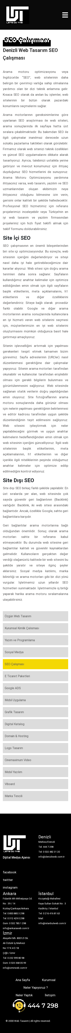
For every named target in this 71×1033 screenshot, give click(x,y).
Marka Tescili (13, 796)
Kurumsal (48, 980)
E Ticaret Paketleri (17, 676)
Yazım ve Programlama (20, 640)
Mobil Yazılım (13, 772)
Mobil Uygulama (15, 700)
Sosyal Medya (14, 652)
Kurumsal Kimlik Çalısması (22, 628)
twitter (8, 880)
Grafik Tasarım (14, 712)
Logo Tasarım (14, 748)
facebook (9, 872)
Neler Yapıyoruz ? (35, 987)
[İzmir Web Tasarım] (15, 844)
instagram (10, 887)
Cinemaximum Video (18, 760)
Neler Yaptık (24, 995)
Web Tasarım (21, 1020)
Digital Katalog (14, 724)
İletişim (50, 995)
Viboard (10, 784)
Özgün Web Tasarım (18, 616)
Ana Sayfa (23, 980)
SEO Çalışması (14, 664)
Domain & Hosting (16, 736)
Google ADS (13, 688)
